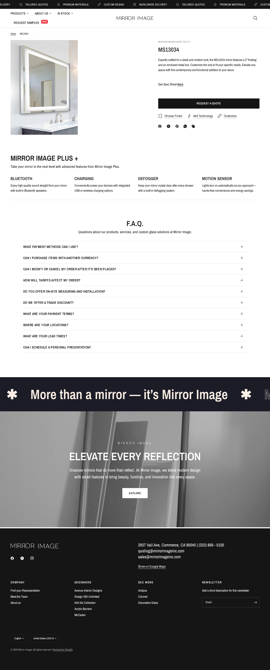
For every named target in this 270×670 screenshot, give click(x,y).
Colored (142, 596)
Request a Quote (209, 103)
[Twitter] (25, 558)
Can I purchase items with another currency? (61, 258)
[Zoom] (69, 49)
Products (18, 13)
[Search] (255, 18)
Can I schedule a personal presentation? (57, 347)
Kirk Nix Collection (85, 602)
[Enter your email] (255, 602)
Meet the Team (19, 596)
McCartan (80, 615)
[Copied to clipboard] (194, 126)
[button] (135, 493)
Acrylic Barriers (83, 609)
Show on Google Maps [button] (152, 566)
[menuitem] (21, 13)
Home (13, 33)
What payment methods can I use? (50, 246)
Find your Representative (25, 590)
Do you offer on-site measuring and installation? (64, 291)
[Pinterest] (178, 126)
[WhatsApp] (186, 126)
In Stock (64, 13)
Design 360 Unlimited (86, 596)
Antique (142, 590)
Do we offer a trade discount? (48, 302)
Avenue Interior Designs (88, 590)
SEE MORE (146, 582)
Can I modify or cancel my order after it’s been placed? (69, 269)
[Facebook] (160, 126)
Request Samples (26, 22)
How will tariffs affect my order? (52, 280)
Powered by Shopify (62, 649)
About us (16, 602)
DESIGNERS (83, 582)
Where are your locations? (45, 325)
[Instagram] (35, 558)
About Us (41, 13)
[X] (169, 126)
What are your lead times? (45, 336)
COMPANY (18, 582)
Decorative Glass (148, 602)
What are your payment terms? (48, 313)
